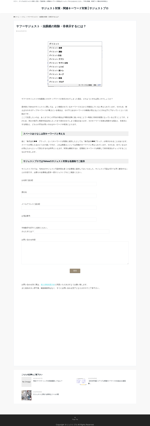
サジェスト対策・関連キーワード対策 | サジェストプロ (75, 8)
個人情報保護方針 (48, 284)
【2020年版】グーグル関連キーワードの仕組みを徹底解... (107, 382)
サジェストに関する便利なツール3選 (46, 394)
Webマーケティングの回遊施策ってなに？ (47, 381)
